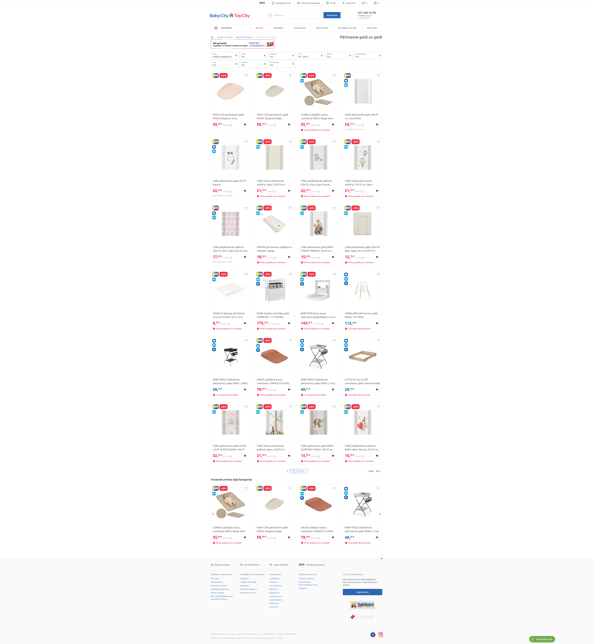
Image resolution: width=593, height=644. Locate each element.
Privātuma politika (306, 578)
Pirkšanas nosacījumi (248, 589)
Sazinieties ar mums (248, 593)
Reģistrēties (362, 592)
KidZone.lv (273, 582)
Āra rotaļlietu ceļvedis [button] (347, 28)
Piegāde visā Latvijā (248, 582)
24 (377, 471)
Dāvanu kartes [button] (322, 28)
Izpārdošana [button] (278, 28)
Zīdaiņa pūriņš (216, 582)
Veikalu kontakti (217, 593)
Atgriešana (244, 586)
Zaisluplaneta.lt (275, 600)
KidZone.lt (273, 607)
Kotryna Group (275, 586)
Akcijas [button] (259, 28)
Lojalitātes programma (220, 589)
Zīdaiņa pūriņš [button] (299, 28)
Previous (213, 514)
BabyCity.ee (274, 593)
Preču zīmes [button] (372, 28)
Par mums (215, 578)
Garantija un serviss (219, 586)
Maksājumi (244, 578)
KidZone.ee (274, 603)
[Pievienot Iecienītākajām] (246, 75)
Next (380, 514)
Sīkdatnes (303, 588)
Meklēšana (332, 15)
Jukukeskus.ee (275, 596)
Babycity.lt (273, 589)
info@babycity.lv (364, 16)
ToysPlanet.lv (274, 578)
